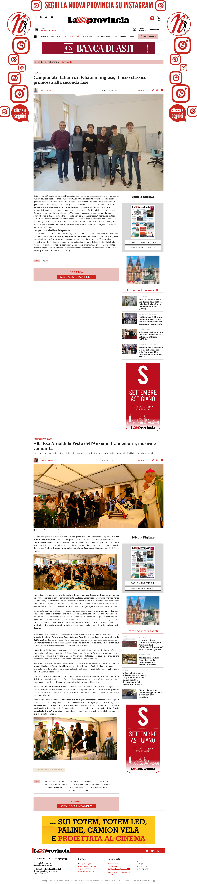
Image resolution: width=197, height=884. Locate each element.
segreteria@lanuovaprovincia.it (89, 869)
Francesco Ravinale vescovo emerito (93, 785)
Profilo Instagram (42, 17)
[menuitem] (46, 36)
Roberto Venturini (78, 790)
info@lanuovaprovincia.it (87, 866)
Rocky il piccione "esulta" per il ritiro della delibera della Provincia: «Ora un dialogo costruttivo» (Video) (150, 304)
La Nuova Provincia (50, 62)
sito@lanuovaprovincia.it (87, 871)
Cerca (152, 18)
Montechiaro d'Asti (54, 782)
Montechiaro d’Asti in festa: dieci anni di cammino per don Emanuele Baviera (149, 661)
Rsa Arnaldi (106, 782)
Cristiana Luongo (46, 460)
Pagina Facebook (37, 17)
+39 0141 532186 (87, 864)
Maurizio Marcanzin (101, 787)
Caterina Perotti (53, 787)
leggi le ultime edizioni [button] (142, 242)
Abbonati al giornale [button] (142, 248)
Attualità (67, 62)
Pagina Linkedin (53, 17)
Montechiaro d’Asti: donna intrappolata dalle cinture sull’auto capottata (150, 693)
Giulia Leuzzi (76, 787)
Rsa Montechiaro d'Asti (82, 782)
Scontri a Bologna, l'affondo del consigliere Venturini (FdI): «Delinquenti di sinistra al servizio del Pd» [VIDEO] (151, 645)
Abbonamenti (155, 29)
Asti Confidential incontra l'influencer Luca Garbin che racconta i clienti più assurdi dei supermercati (151, 320)
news (46, 261)
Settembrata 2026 (48, 30)
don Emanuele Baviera (55, 785)
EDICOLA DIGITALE (142, 29)
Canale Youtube (48, 17)
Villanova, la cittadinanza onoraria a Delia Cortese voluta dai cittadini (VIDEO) (151, 335)
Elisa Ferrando (45, 90)
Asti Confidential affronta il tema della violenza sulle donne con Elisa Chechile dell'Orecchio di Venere (151, 352)
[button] (159, 18)
